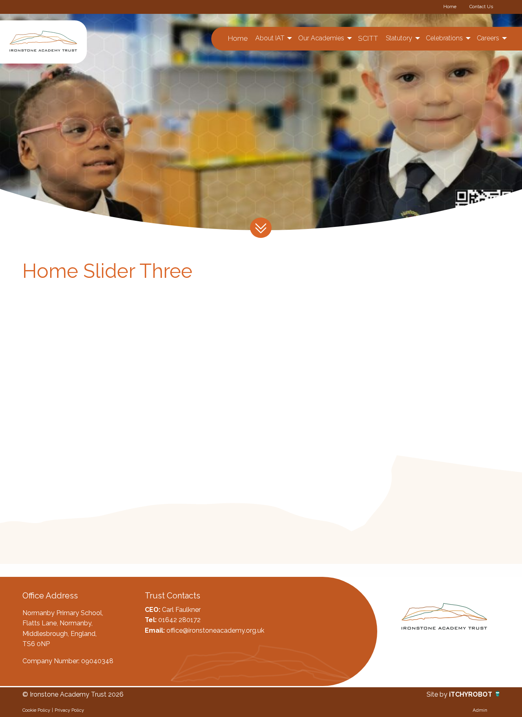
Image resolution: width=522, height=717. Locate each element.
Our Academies (321, 38)
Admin (480, 710)
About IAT (269, 38)
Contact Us (481, 6)
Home (449, 6)
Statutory (399, 38)
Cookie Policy (36, 710)
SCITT (368, 38)
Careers (488, 38)
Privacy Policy (69, 710)
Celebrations (444, 38)
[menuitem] (238, 38)
